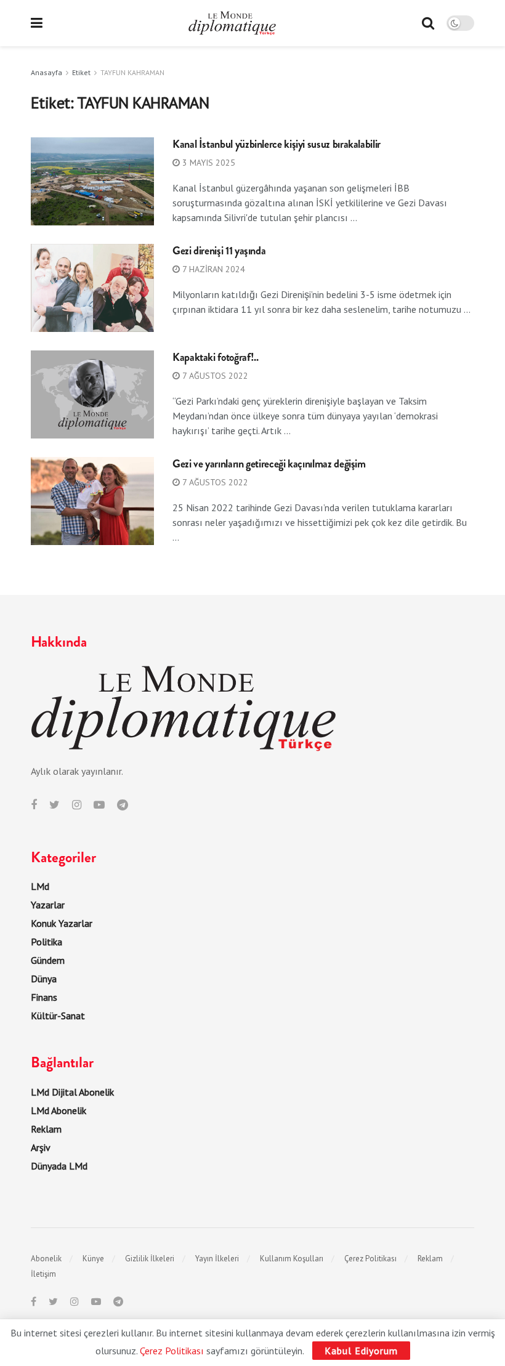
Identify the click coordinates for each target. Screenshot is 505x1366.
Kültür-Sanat (58, 1015)
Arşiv (40, 1147)
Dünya (44, 978)
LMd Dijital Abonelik (72, 1092)
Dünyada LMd (59, 1166)
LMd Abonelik (58, 1110)
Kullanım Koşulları (291, 1258)
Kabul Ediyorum (361, 1350)
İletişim (43, 1274)
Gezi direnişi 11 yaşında (218, 251)
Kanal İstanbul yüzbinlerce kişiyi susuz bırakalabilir (276, 144)
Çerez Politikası (370, 1258)
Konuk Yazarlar (61, 923)
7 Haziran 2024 (212, 269)
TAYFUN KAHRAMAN (132, 72)
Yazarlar (48, 905)
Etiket (81, 72)
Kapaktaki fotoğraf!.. (215, 357)
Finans (44, 997)
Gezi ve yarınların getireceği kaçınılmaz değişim (269, 464)
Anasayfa (46, 72)
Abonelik (46, 1258)
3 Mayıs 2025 (207, 162)
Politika (46, 942)
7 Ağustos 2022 (214, 375)
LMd (40, 886)
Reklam (46, 1129)
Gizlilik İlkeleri (149, 1258)
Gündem (48, 960)
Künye (93, 1258)
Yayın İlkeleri (217, 1258)
